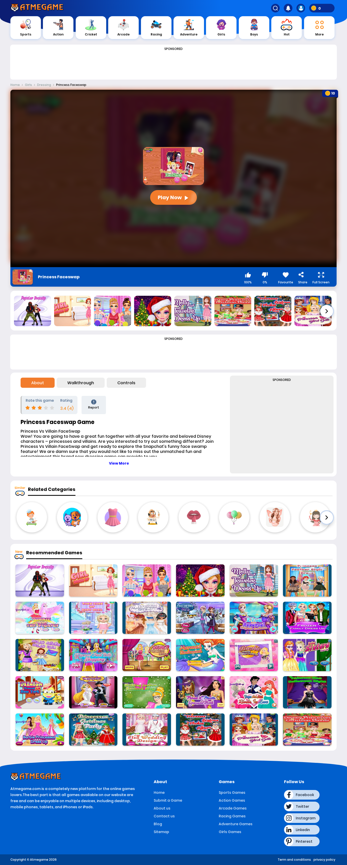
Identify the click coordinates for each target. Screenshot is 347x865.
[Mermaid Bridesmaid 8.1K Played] (200, 655)
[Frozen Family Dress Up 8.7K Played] (307, 618)
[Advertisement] (173, 64)
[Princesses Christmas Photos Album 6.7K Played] (200, 729)
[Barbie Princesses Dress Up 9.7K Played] (39, 729)
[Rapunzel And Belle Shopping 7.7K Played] (93, 655)
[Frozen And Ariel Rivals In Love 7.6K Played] (254, 692)
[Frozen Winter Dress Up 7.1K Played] (200, 618)
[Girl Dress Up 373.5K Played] (93, 580)
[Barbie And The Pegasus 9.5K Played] (39, 618)
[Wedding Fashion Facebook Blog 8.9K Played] (146, 692)
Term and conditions (294, 859)
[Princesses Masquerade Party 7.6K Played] (146, 618)
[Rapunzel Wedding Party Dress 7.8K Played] (93, 692)
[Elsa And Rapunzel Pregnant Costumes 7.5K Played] (254, 618)
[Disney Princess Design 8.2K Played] (146, 655)
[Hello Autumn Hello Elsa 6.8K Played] (39, 655)
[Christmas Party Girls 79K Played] (200, 580)
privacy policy (324, 859)
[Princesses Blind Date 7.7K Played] (254, 729)
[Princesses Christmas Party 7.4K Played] (93, 729)
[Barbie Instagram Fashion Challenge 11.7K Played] (254, 655)
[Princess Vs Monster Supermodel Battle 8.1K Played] (200, 692)
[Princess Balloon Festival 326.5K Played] (146, 580)
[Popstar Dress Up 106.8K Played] (39, 580)
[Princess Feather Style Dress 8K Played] (307, 580)
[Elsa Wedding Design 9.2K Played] (146, 729)
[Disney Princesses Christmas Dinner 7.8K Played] (307, 729)
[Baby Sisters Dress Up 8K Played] (307, 655)
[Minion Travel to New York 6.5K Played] (39, 692)
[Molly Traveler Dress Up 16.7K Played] (254, 580)
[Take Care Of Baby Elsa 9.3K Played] (93, 618)
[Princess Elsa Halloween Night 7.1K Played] (307, 692)
